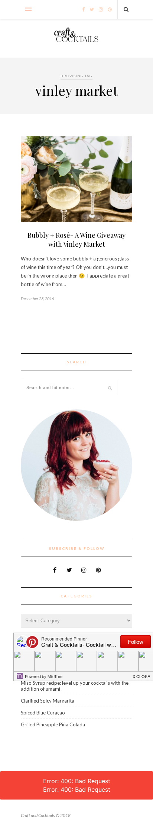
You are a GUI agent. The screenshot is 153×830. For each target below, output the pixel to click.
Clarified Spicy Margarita (47, 701)
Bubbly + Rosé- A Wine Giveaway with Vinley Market (76, 240)
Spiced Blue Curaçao (43, 713)
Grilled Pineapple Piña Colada (53, 724)
